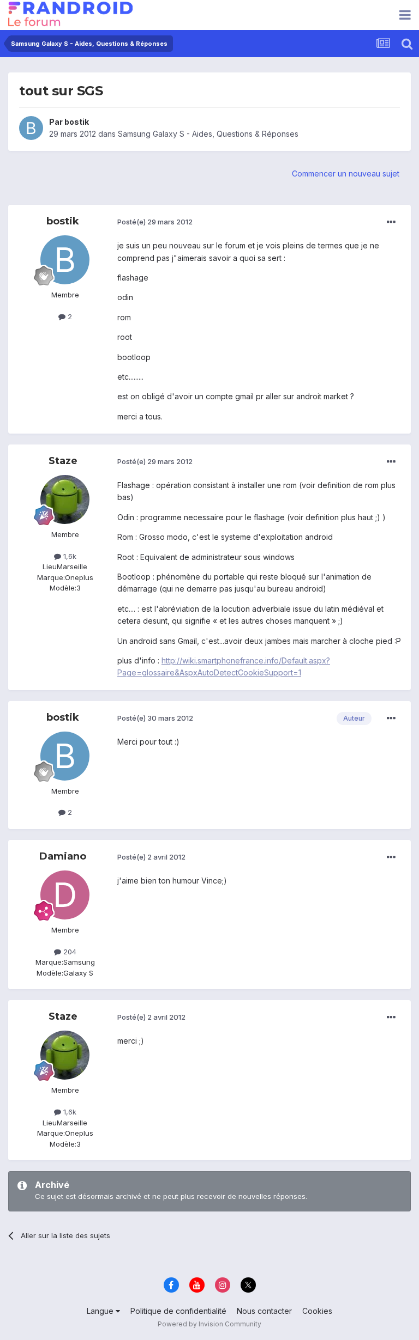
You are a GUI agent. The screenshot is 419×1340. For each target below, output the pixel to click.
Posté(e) (155, 221)
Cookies (317, 1310)
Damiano (62, 856)
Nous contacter (264, 1310)
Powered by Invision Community (209, 1324)
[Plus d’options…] (391, 222)
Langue (101, 1310)
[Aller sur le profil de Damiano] (64, 894)
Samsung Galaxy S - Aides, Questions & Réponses (208, 133)
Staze (63, 461)
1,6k (68, 556)
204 (68, 951)
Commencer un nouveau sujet (345, 173)
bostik (76, 121)
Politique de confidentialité (178, 1310)
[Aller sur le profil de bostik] (31, 128)
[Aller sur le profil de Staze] (64, 499)
